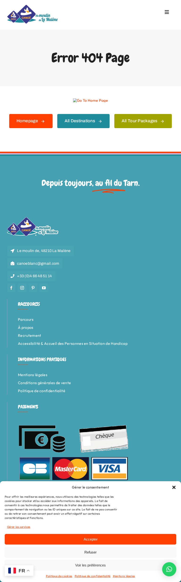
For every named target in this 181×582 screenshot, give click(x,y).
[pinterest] (33, 288)
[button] (174, 487)
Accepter (91, 539)
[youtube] (44, 288)
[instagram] (22, 288)
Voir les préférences (90, 565)
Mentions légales (124, 576)
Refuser (90, 552)
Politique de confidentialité (93, 576)
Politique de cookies (59, 576)
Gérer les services (18, 527)
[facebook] (11, 288)
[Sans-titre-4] (32, 6)
